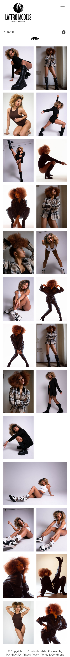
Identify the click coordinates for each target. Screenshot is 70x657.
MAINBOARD (13, 654)
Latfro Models (23, 12)
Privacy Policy (31, 654)
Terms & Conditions (52, 654)
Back (9, 32)
